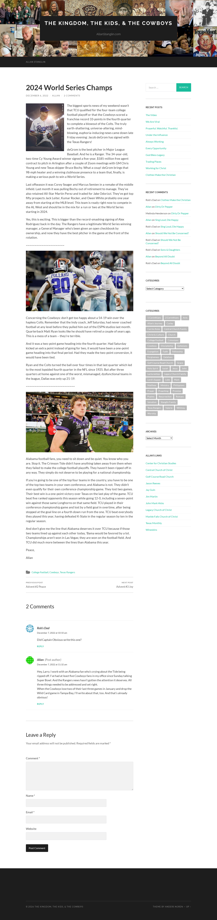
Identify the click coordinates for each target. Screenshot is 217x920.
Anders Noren (174, 906)
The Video (151, 114)
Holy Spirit (152, 368)
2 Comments (72, 95)
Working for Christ (156, 168)
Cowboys (54, 572)
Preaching (163, 391)
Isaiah (165, 368)
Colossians (173, 340)
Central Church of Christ (159, 469)
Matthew (151, 385)
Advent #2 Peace (36, 584)
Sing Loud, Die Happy (166, 219)
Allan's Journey (154, 323)
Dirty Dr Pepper (164, 206)
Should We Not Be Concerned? (172, 233)
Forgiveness (153, 357)
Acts (185, 317)
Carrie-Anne (153, 329)
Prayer (150, 391)
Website (31, 828)
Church (172, 334)
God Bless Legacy (155, 154)
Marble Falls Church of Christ (162, 516)
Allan (56, 95)
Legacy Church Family (175, 374)
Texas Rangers (67, 572)
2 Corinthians (172, 317)
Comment (33, 758)
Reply (40, 646)
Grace (180, 362)
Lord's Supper (154, 379)
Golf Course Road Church (160, 362)
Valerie (168, 407)
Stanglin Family (168, 402)
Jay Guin (150, 489)
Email (30, 812)
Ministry (165, 385)
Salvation (151, 402)
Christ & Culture (155, 334)
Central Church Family (175, 329)
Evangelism (153, 351)
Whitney (181, 407)
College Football (40, 572)
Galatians (168, 357)
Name (30, 795)
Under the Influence (157, 134)
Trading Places (153, 161)
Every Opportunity (156, 148)
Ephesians (182, 345)
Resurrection (165, 396)
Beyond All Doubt (165, 256)
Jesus (175, 368)
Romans (180, 396)
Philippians (178, 385)
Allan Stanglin (35, 62)
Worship (151, 413)
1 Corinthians (154, 317)
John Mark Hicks (155, 503)
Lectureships (153, 374)
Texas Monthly (154, 523)
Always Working (155, 141)
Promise (177, 391)
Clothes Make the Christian (161, 174)
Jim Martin (152, 496)
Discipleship (167, 345)
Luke (167, 379)
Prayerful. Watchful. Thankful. (162, 128)
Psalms (150, 396)
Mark (176, 379)
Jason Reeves (153, 483)
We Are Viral (153, 121)
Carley (170, 323)
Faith (165, 351)
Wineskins (151, 529)
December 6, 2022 (37, 95)
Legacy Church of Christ (159, 509)
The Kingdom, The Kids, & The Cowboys (109, 23)
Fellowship (177, 351)
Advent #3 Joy (124, 584)
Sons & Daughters (170, 249)
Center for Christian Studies (161, 463)
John (184, 368)
